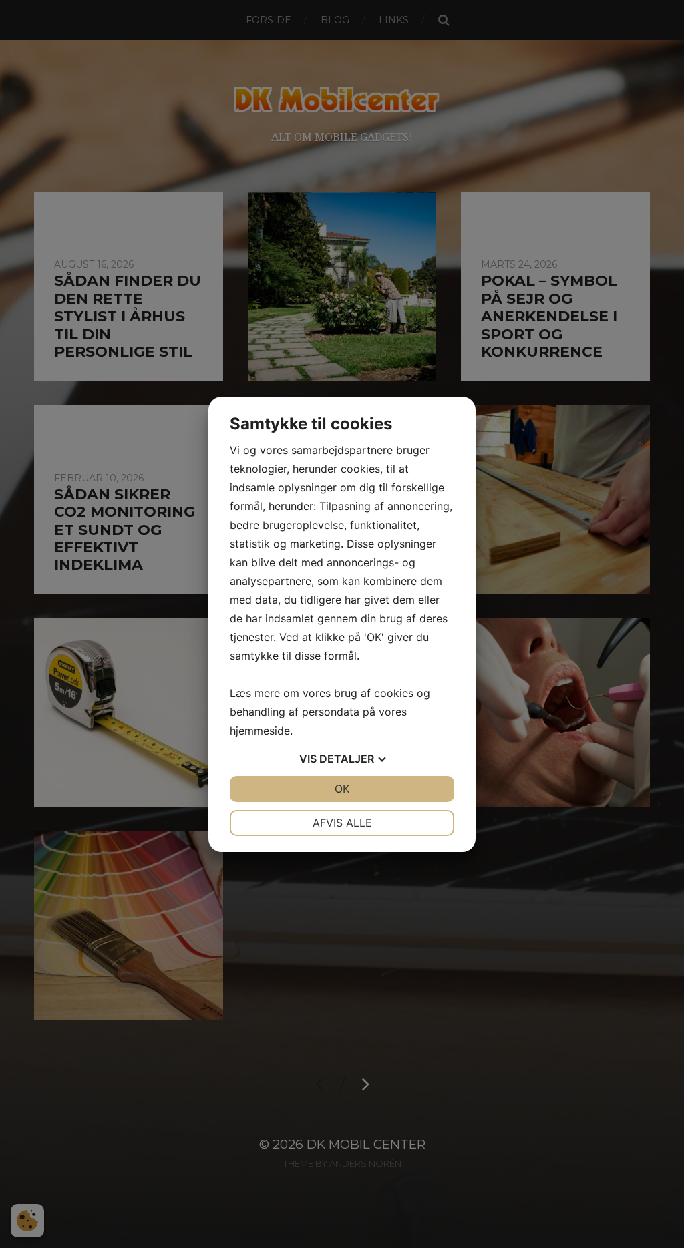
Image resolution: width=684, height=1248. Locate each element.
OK (342, 788)
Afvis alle (342, 822)
